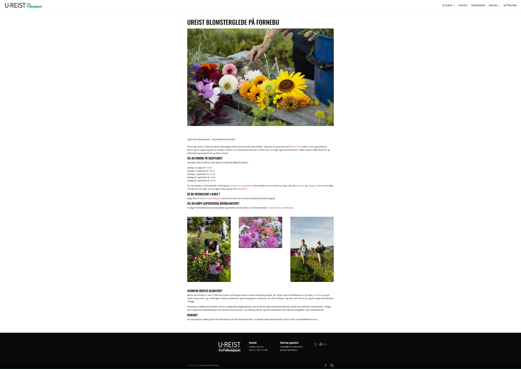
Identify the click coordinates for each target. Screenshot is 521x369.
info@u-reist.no (256, 346)
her (286, 346)
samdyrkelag (319, 295)
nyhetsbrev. (242, 189)
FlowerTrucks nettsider (209, 198)
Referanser (478, 5)
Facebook (300, 185)
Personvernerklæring (209, 365)
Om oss (493, 5)
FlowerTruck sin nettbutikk (281, 207)
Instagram (312, 185)
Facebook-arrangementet (241, 185)
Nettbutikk (510, 5)
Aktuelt (463, 5)
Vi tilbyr (447, 5)
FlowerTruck (295, 146)
